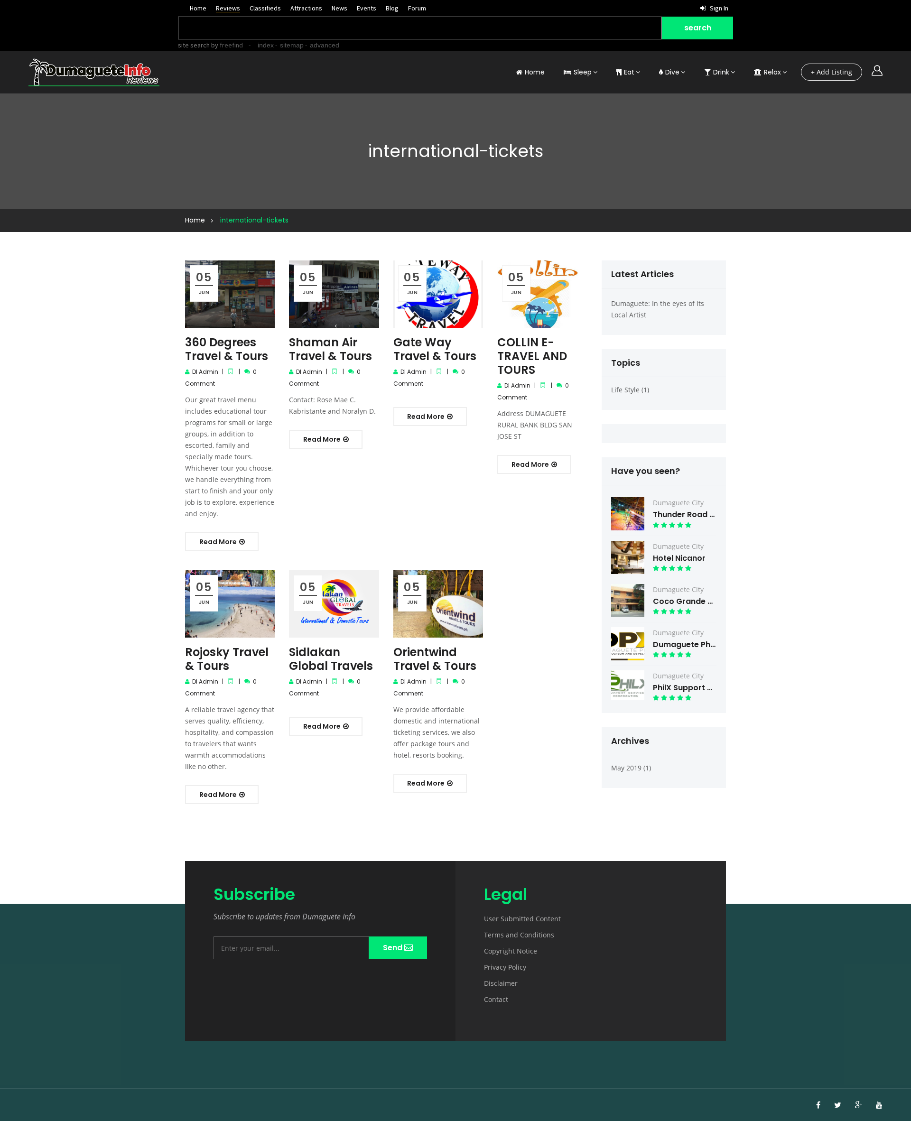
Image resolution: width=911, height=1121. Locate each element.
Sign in (718, 8)
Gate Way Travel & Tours (434, 349)
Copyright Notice (510, 950)
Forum (417, 8)
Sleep (583, 72)
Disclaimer (501, 983)
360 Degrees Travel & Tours (226, 349)
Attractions (306, 8)
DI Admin (205, 372)
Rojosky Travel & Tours (227, 659)
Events (366, 8)
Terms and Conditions (519, 934)
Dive (672, 72)
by (226, 45)
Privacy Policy (505, 967)
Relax (772, 72)
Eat (629, 72)
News (339, 8)
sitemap (292, 45)
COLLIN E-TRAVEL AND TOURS (532, 356)
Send (393, 947)
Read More (218, 542)
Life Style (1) (630, 389)
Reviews (228, 8)
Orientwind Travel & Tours (434, 659)
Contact (496, 999)
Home (198, 8)
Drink (721, 72)
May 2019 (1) (631, 767)
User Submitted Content (522, 918)
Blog (392, 8)
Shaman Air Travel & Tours (330, 349)
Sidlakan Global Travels (331, 659)
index (266, 45)
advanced (324, 45)
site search (194, 45)
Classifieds (265, 8)
